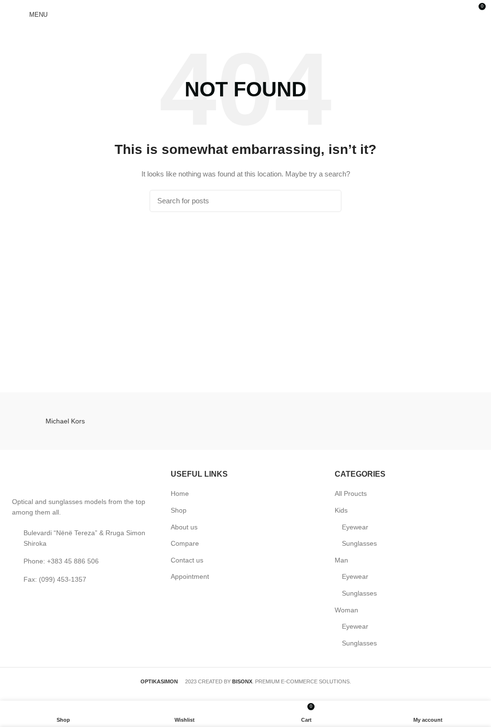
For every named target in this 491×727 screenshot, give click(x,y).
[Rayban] (426, 421)
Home (180, 493)
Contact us (187, 560)
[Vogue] (185, 421)
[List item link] (82, 561)
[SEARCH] (328, 201)
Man (341, 560)
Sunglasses (359, 543)
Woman (346, 610)
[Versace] (306, 421)
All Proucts (351, 493)
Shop (179, 510)
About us (184, 527)
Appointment (190, 576)
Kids (341, 510)
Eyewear (355, 527)
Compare (185, 543)
